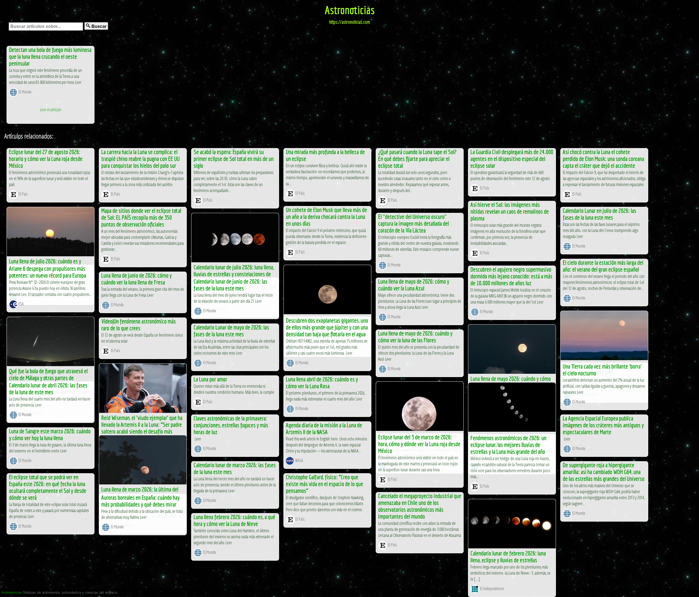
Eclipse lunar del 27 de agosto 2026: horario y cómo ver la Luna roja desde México (45, 158)
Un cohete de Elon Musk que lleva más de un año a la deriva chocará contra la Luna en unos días (326, 216)
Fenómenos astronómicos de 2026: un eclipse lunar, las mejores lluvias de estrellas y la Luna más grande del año (508, 444)
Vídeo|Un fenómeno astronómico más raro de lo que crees (138, 324)
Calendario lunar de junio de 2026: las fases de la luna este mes (230, 285)
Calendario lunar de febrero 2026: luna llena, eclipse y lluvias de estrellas (508, 556)
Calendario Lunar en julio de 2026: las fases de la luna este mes (599, 214)
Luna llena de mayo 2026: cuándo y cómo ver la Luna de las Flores (510, 382)
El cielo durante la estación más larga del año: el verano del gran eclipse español (603, 266)
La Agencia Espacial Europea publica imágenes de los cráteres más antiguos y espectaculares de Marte (603, 425)
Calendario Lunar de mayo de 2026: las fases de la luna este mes (231, 330)
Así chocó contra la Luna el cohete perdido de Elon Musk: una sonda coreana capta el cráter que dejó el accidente (603, 158)
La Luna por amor (210, 379)
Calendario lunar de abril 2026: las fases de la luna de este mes (48, 388)
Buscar (98, 26)
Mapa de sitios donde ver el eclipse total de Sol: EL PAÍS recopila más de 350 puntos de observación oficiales (141, 217)
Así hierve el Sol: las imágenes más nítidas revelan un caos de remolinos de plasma (509, 211)
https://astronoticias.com (349, 22)
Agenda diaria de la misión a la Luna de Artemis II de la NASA (324, 428)
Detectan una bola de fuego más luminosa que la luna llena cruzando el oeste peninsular (50, 56)
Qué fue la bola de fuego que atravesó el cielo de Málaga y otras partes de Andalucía (48, 377)
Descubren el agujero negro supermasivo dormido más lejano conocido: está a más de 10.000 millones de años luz (511, 276)
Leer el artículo (50, 110)
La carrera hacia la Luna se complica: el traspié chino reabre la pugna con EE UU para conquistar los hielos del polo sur (140, 158)
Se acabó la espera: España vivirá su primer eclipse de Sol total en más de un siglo (234, 158)
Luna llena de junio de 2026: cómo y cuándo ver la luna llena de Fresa (136, 279)
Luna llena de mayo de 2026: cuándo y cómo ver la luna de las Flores (415, 336)
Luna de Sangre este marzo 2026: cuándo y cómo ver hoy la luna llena (50, 434)
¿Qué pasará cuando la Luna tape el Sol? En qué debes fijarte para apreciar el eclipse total (417, 158)
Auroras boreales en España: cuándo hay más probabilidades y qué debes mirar (140, 501)
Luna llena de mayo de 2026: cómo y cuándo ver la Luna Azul (413, 285)
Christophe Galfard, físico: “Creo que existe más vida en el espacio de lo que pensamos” (324, 484)
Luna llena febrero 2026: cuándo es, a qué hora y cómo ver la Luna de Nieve (234, 520)
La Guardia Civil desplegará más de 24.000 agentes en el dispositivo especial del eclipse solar (511, 158)
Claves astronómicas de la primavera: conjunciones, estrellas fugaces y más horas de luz (231, 425)
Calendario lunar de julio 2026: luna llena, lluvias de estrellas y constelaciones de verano (234, 274)
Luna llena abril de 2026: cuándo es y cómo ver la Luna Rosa (322, 382)
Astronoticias (350, 9)
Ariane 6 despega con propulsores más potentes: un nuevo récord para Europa (47, 272)
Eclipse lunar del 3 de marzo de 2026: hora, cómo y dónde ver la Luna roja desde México (419, 444)
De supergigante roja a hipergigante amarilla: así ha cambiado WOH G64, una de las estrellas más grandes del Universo (603, 471)
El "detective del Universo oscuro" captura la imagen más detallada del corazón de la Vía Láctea (413, 223)
